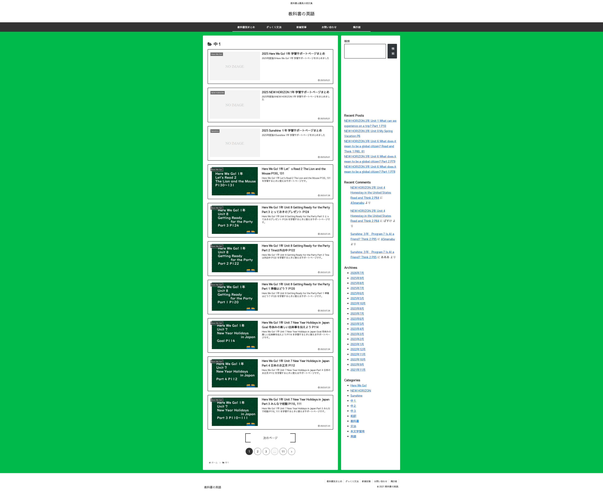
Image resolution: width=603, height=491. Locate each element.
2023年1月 (357, 344)
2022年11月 (358, 354)
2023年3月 (357, 334)
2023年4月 (357, 329)
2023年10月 (358, 303)
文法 (353, 426)
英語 (353, 436)
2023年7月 (357, 314)
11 (283, 451)
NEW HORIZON (360, 390)
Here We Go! (358, 385)
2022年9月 (357, 365)
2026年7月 (357, 273)
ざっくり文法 (352, 481)
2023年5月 (357, 324)
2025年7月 (357, 288)
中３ (353, 411)
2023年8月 (357, 308)
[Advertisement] (370, 85)
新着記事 (366, 481)
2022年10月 (358, 359)
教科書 (354, 421)
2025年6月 (357, 293)
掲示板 (394, 481)
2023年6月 (357, 319)
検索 (347, 41)
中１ (353, 401)
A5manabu (357, 203)
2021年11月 (358, 370)
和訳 (353, 416)
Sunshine (356, 395)
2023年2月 (357, 339)
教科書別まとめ (334, 481)
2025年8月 (357, 283)
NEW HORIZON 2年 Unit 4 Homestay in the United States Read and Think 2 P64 (370, 192)
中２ (353, 406)
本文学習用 (357, 431)
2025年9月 (357, 278)
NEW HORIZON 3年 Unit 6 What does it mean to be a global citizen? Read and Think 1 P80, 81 (370, 146)
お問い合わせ (380, 481)
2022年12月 (358, 349)
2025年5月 (357, 298)
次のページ (270, 438)
